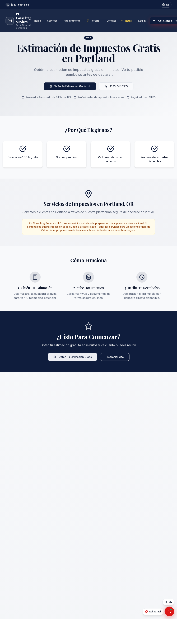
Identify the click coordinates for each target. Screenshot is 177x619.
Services (52, 20)
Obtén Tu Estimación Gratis (69, 86)
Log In (142, 20)
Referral (95, 20)
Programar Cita (115, 356)
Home (37, 20)
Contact (111, 20)
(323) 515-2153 (119, 86)
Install (128, 20)
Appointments (72, 20)
